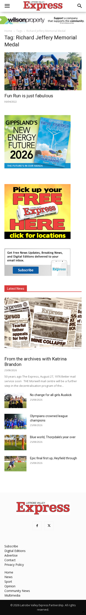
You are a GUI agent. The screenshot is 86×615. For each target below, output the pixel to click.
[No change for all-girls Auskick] (15, 400)
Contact (10, 560)
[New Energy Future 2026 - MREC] (37, 169)
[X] (49, 525)
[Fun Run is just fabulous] (43, 71)
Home (8, 31)
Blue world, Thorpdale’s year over (53, 437)
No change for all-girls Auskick (51, 395)
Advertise (11, 555)
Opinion (9, 586)
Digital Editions (15, 551)
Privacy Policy (14, 565)
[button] (7, 6)
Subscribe (11, 546)
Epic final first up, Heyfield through (53, 458)
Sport (8, 581)
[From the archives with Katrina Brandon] (43, 325)
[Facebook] (37, 525)
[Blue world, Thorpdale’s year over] (15, 442)
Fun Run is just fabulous (28, 95)
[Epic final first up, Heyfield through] (15, 463)
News (8, 577)
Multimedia (12, 595)
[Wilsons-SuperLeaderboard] (43, 20)
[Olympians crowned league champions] (15, 421)
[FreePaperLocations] (37, 238)
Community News (17, 591)
